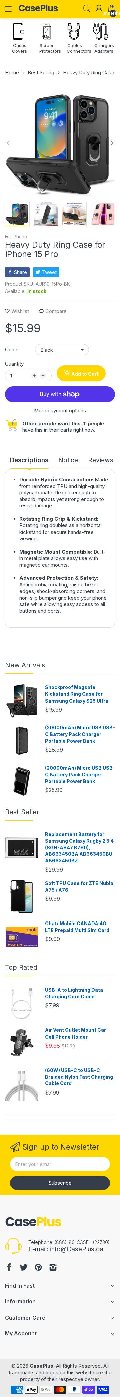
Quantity (14, 363)
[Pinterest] (38, 1268)
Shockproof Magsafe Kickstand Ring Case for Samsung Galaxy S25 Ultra (76, 693)
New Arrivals (25, 665)
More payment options (60, 410)
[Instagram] (53, 1268)
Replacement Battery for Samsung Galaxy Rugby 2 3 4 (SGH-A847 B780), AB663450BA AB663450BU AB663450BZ (79, 847)
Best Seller (22, 812)
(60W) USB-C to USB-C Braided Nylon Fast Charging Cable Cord (79, 1076)
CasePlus (41, 1366)
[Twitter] (24, 1268)
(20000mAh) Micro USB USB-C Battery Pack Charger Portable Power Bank (80, 734)
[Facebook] (9, 1268)
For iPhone (16, 236)
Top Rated (21, 967)
